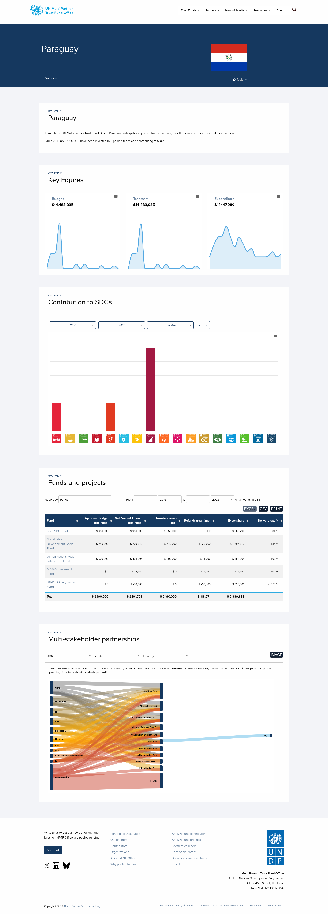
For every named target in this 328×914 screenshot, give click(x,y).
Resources (258, 11)
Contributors (118, 846)
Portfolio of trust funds (125, 834)
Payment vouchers (184, 846)
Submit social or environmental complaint (222, 905)
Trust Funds (187, 11)
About (279, 11)
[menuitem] (239, 80)
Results (176, 864)
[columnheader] (62, 520)
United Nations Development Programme (85, 906)
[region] (164, 389)
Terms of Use (274, 905)
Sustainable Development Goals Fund (60, 543)
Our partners (118, 840)
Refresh (202, 325)
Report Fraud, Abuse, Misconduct (177, 905)
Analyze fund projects (186, 840)
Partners (209, 11)
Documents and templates (189, 858)
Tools (239, 79)
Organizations (119, 852)
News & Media (233, 11)
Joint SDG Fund (57, 531)
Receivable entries (184, 852)
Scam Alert (255, 905)
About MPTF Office (123, 858)
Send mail (53, 850)
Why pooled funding (123, 864)
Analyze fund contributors (189, 834)
